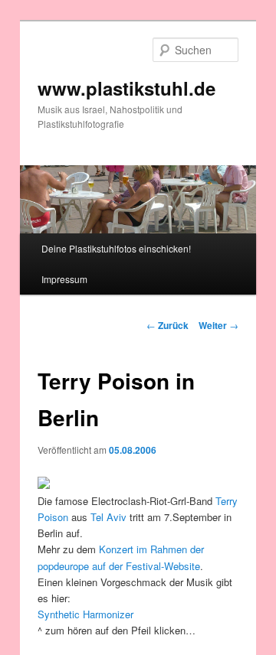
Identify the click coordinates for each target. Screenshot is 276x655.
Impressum (64, 278)
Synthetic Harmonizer (85, 614)
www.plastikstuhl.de (126, 88)
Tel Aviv (108, 517)
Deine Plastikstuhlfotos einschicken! (116, 248)
